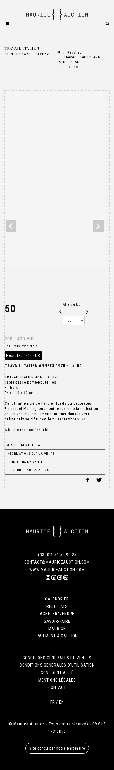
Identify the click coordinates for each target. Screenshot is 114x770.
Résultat (74, 52)
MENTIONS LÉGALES (57, 680)
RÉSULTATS (57, 606)
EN (61, 702)
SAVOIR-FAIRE (57, 621)
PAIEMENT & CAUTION (57, 636)
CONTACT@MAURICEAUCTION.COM (57, 562)
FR (52, 702)
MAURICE (57, 628)
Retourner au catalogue (28, 470)
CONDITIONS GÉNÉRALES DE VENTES (57, 658)
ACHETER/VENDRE (57, 613)
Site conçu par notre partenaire (57, 748)
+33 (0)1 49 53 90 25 (57, 554)
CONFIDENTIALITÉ (57, 672)
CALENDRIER (57, 599)
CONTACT (57, 687)
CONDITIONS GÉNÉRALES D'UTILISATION (57, 665)
